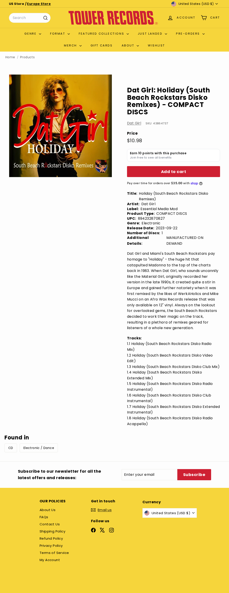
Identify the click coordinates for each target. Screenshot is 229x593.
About (129, 45)
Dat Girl (134, 123)
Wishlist (156, 45)
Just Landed (151, 33)
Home (10, 57)
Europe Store (39, 4)
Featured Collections (102, 33)
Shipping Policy (52, 531)
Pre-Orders (188, 33)
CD (10, 448)
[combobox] (30, 18)
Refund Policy (51, 538)
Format (58, 33)
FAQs (44, 517)
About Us (47, 509)
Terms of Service (54, 552)
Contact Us (50, 524)
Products (27, 57)
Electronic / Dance (38, 448)
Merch (71, 45)
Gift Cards (102, 45)
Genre (31, 33)
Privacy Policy (51, 545)
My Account (50, 560)
